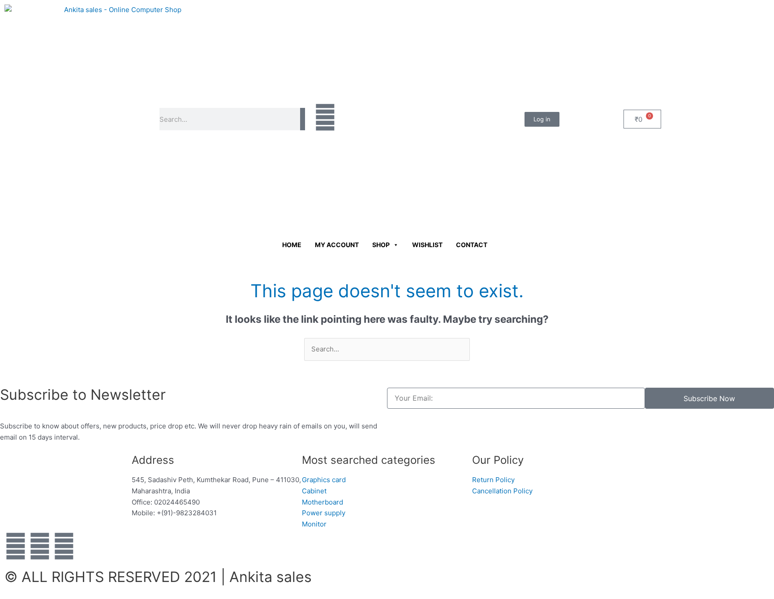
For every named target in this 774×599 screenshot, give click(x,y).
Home (291, 244)
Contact (471, 244)
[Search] (302, 119)
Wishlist (427, 244)
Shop (381, 244)
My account (337, 244)
